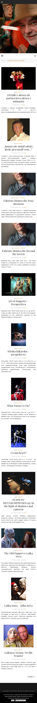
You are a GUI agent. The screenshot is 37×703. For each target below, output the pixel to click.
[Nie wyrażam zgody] (35, 698)
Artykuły (19, 92)
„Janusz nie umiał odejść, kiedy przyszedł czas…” (18, 148)
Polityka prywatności (20, 700)
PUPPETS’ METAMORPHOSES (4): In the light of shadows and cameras (18, 504)
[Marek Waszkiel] (18, 28)
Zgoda (12, 700)
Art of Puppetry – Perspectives (18, 302)
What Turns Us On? (18, 405)
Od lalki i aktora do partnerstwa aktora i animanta (18, 98)
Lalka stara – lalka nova (18, 605)
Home (3, 60)
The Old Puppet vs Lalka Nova (18, 555)
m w (24, 105)
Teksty (22, 198)
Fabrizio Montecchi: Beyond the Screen (18, 252)
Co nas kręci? (18, 452)
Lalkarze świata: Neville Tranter (18, 654)
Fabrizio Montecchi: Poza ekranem (18, 202)
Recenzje (19, 497)
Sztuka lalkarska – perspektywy (18, 353)
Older (30, 677)
